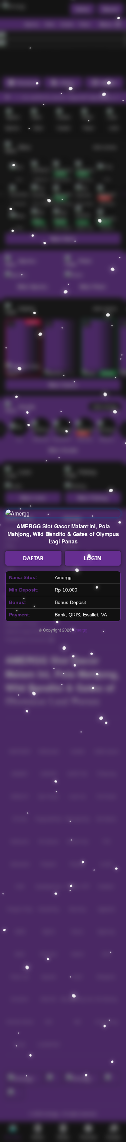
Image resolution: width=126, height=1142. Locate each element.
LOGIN (92, 558)
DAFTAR (33, 558)
